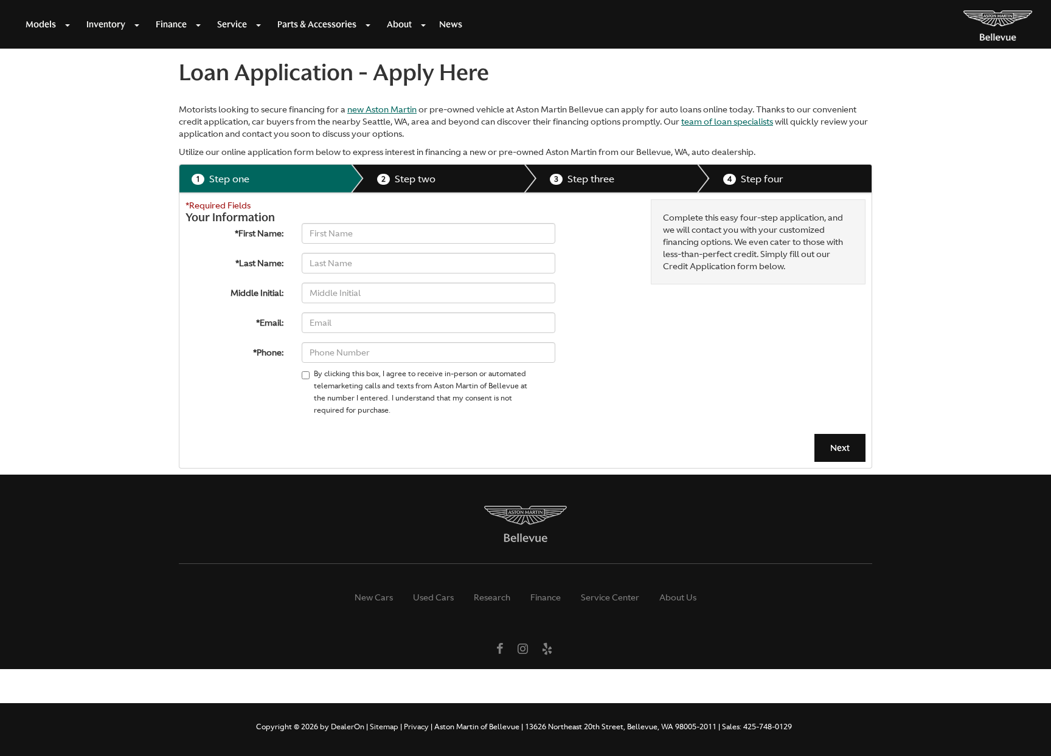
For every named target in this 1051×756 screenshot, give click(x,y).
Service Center (610, 597)
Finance (545, 597)
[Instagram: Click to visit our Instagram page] (523, 649)
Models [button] (41, 24)
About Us (677, 597)
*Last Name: (259, 263)
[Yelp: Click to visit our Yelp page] (547, 649)
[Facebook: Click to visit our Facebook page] (500, 649)
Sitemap (384, 727)
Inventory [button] (105, 24)
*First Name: (259, 233)
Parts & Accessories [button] (316, 24)
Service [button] (232, 24)
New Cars (374, 597)
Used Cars (433, 597)
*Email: (269, 322)
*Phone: (268, 352)
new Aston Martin (382, 109)
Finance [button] (171, 24)
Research (492, 597)
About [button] (399, 24)
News (450, 24)
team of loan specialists (727, 121)
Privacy (416, 727)
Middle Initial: (257, 292)
